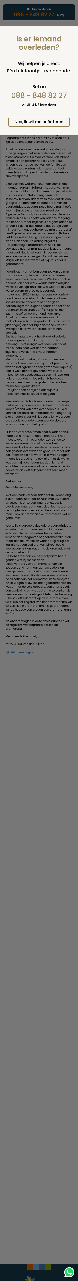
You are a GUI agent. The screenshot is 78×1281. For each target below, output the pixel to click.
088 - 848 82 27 (39, 95)
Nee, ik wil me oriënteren (39, 122)
